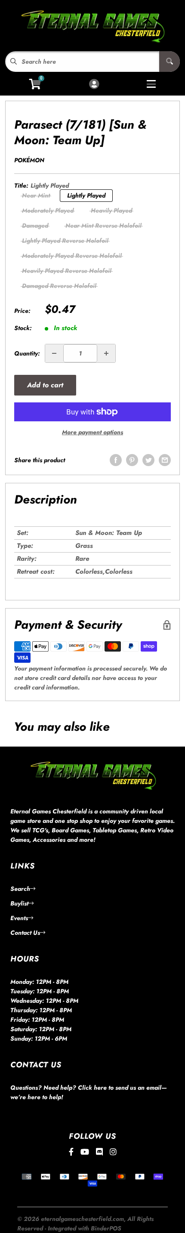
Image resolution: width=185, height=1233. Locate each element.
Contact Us (25, 932)
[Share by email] (165, 460)
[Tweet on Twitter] (148, 460)
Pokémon (29, 160)
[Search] (169, 61)
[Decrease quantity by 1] (54, 353)
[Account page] (94, 84)
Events (19, 918)
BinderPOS (106, 1228)
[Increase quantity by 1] (106, 353)
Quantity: (27, 353)
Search (20, 888)
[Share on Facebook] (116, 460)
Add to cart (45, 385)
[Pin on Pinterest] (132, 460)
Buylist (19, 903)
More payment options (92, 432)
